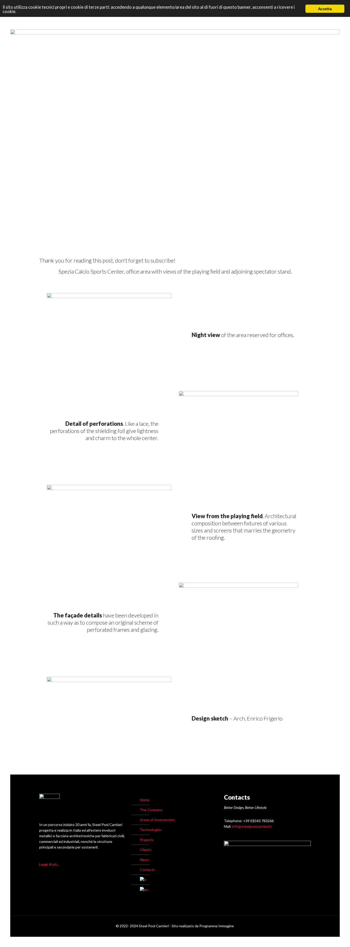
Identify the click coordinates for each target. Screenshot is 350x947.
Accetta (325, 8)
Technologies (151, 830)
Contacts (147, 869)
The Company (151, 810)
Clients (145, 849)
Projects (146, 839)
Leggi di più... (49, 864)
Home (144, 800)
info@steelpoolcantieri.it (252, 826)
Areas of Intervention (157, 820)
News (144, 859)
